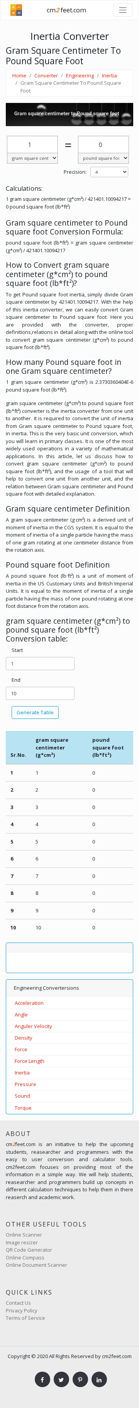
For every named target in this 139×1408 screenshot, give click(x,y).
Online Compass (25, 1257)
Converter (46, 75)
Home (19, 75)
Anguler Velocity (33, 1026)
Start (17, 650)
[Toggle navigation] (122, 10)
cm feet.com (66, 10)
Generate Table (35, 712)
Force (21, 1049)
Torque (23, 1107)
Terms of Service (25, 1317)
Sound (22, 1095)
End (16, 679)
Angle (21, 1014)
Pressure (25, 1084)
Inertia (109, 75)
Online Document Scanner (36, 1264)
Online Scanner (24, 1234)
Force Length (29, 1060)
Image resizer (22, 1242)
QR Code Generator (29, 1249)
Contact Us (18, 1302)
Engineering (80, 75)
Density (23, 1037)
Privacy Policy (21, 1310)
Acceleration (29, 1002)
